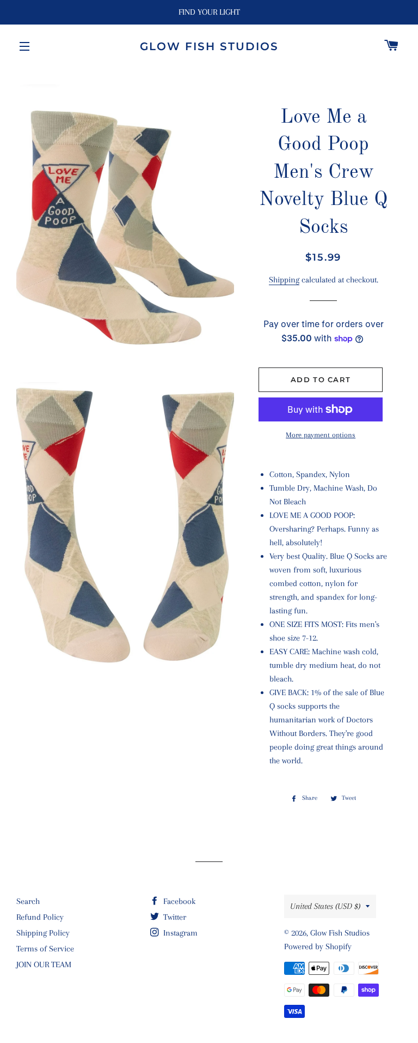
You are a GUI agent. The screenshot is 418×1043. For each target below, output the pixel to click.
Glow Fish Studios (209, 46)
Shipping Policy (43, 933)
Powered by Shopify (318, 946)
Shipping (284, 280)
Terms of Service (45, 949)
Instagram (179, 933)
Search (28, 901)
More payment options (320, 435)
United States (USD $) (325, 906)
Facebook (178, 901)
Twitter (173, 917)
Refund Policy (40, 917)
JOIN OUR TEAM (43, 964)
